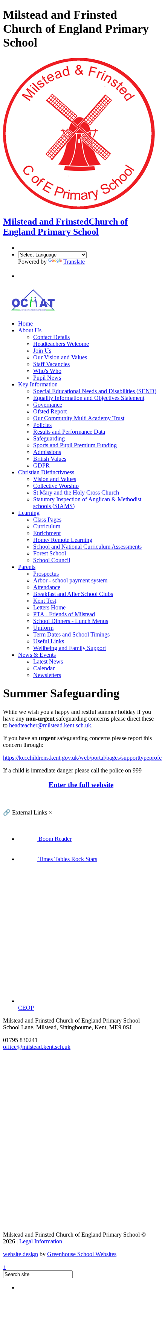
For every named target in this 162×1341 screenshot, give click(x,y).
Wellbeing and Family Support (69, 648)
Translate (74, 261)
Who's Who (47, 371)
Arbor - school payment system (70, 580)
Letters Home (49, 607)
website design (20, 1254)
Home (25, 323)
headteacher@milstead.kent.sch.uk (50, 725)
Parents (26, 567)
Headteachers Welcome (61, 344)
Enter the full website (81, 785)
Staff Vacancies (51, 364)
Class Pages (47, 519)
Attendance (46, 587)
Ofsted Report (50, 411)
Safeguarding (49, 438)
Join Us (42, 350)
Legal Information (40, 1241)
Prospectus (46, 573)
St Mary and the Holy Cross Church (76, 492)
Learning (29, 513)
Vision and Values (54, 479)
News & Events (37, 655)
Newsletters (47, 675)
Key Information (38, 384)
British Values (49, 459)
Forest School (49, 553)
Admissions (47, 452)
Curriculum (46, 526)
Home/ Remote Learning (62, 540)
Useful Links (48, 641)
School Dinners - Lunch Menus (70, 621)
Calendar (44, 668)
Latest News (48, 661)
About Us (29, 330)
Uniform (43, 627)
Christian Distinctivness (46, 472)
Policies (42, 425)
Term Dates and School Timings (71, 634)
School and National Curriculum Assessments (87, 546)
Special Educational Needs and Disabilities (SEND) (94, 391)
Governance (47, 404)
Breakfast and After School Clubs (73, 594)
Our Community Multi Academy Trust (78, 418)
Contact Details (51, 337)
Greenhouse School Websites (81, 1254)
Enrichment (47, 533)
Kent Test (44, 600)
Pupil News (47, 377)
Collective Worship (56, 486)
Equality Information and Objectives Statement (88, 398)
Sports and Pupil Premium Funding (75, 445)
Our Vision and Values (60, 357)
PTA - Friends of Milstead (64, 614)
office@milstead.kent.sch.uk (36, 1047)
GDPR (41, 465)
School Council (51, 560)
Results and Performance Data (69, 431)
